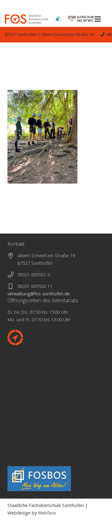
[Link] (26, 19)
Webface (47, 513)
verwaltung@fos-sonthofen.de (38, 294)
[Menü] (98, 19)
